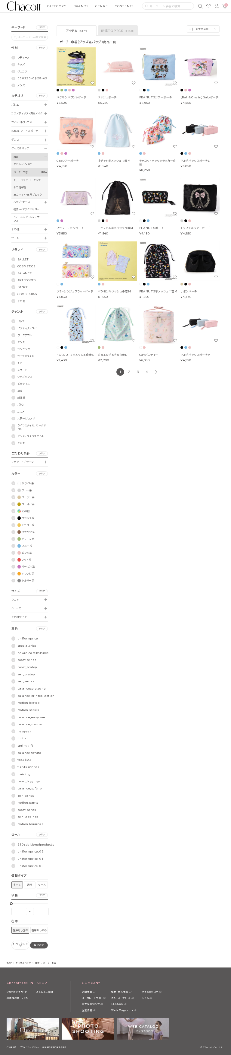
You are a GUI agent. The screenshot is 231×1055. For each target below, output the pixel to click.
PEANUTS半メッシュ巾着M (158, 291)
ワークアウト (24, 335)
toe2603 (24, 759)
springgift (25, 745)
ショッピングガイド (17, 992)
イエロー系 (28, 525)
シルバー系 (28, 580)
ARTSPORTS (26, 280)
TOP (9, 963)
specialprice (27, 645)
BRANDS (81, 6)
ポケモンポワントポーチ (71, 97)
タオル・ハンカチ (23, 164)
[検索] (200, 6)
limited (23, 738)
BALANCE (24, 273)
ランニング (23, 349)
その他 (15, 229)
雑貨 (16, 157)
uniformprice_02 (30, 851)
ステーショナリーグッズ (27, 180)
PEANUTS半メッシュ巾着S (75, 354)
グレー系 (27, 490)
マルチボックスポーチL (195, 160)
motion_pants (27, 802)
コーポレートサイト (92, 998)
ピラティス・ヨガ (27, 328)
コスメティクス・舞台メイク (27, 113)
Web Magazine (122, 1010)
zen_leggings (27, 816)
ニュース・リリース (121, 998)
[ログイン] (217, 6)
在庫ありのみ (39, 930)
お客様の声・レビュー (18, 998)
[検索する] (147, 6)
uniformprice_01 (30, 858)
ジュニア (22, 71)
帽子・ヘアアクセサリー (27, 209)
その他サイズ (19, 617)
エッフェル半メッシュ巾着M (115, 228)
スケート (22, 370)
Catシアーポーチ (68, 160)
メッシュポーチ (107, 97)
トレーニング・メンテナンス (27, 219)
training (24, 774)
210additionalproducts (35, 844)
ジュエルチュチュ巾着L (112, 354)
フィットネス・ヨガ (21, 122)
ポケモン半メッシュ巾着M (114, 291)
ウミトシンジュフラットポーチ (75, 291)
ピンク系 (27, 553)
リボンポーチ (188, 291)
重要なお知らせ (91, 1004)
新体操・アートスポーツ (24, 131)
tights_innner (28, 767)
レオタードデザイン (22, 462)
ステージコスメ (26, 418)
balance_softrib (29, 788)
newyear (24, 731)
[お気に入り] (208, 6)
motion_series (28, 710)
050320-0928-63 (32, 78)
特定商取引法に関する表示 (54, 1047)
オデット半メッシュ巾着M (114, 160)
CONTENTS (124, 6)
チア (19, 363)
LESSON (117, 1004)
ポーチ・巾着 (21, 172)
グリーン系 (28, 539)
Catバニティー (148, 354)
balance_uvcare (29, 724)
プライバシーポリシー (29, 1047)
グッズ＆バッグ (20, 148)
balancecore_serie (31, 688)
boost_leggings (29, 781)
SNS (145, 998)
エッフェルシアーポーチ (195, 228)
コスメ (21, 411)
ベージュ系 (28, 497)
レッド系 (26, 560)
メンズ (21, 85)
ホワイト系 (28, 483)
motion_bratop (28, 702)
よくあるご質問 (44, 992)
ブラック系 (28, 518)
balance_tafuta (29, 752)
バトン (21, 404)
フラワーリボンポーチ (70, 228)
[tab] (76, 30)
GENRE (101, 6)
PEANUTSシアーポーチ (155, 97)
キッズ (21, 64)
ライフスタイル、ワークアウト (31, 427)
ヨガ (20, 391)
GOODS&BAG (27, 294)
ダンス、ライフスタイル (30, 436)
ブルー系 (27, 546)
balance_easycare (31, 717)
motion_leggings (30, 824)
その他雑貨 (20, 187)
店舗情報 (87, 992)
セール (15, 238)
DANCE (22, 287)
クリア (42, 27)
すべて (17, 885)
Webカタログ (150, 992)
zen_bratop (26, 674)
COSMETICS (26, 266)
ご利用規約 (12, 1047)
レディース (23, 57)
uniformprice (27, 638)
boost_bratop (27, 667)
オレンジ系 (28, 573)
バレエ (15, 105)
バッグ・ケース (22, 202)
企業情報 (87, 1010)
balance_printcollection (36, 695)
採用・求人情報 (119, 992)
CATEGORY (57, 6)
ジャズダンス (25, 377)
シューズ (16, 608)
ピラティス (23, 384)
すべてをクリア (20, 945)
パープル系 (28, 567)
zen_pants (25, 795)
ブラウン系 (28, 532)
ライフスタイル (26, 356)
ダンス (15, 140)
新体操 (21, 398)
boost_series (26, 659)
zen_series (25, 681)
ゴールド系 (28, 504)
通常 (29, 885)
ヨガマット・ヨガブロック (28, 194)
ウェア (15, 599)
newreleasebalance (33, 653)
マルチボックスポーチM (195, 354)
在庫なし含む (20, 930)
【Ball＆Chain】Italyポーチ (199, 97)
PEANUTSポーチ (151, 228)
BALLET (23, 259)
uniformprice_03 (30, 866)
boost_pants (26, 809)
